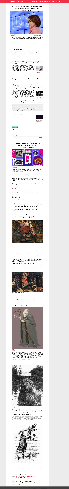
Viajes (42, 1)
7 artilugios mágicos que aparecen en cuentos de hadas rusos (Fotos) (25, 476)
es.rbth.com (24, 182)
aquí (15, 199)
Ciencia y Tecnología (47, 1)
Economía (52, 1)
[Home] (8, 1)
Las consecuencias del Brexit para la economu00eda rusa (39, 72)
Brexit (35, 61)
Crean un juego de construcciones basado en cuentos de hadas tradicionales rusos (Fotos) (26, 482)
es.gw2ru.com (26, 183)
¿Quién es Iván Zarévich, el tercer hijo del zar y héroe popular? (22, 481)
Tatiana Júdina (13, 350)
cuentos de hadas (25, 477)
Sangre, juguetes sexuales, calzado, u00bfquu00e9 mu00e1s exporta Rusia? (39, 97)
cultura (13, 477)
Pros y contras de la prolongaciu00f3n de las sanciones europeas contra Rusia (39, 121)
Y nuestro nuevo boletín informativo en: (22, 190)
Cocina (56, 1)
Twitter (42, 35)
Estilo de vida (33, 1)
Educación (58, 1)
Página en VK (14, 188)
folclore (17, 477)
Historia (40, 1)
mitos (21, 477)
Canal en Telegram (15, 187)
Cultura (37, 1)
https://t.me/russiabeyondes (27, 474)
